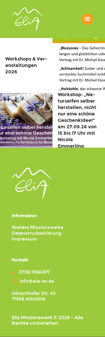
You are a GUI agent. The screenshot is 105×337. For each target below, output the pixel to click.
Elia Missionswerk (32, 317)
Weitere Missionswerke (37, 227)
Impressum (24, 239)
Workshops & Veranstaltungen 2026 (26, 65)
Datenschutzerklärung (36, 233)
